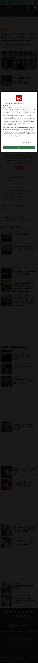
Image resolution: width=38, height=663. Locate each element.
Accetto (19, 147)
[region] (19, 122)
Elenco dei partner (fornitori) (11, 136)
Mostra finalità (27, 142)
